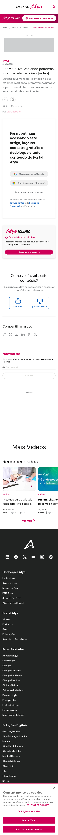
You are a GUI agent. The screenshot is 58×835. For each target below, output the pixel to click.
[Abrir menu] (4, 7)
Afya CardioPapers (12, 746)
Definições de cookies (29, 811)
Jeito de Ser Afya (11, 598)
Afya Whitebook (11, 761)
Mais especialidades (13, 715)
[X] (35, 334)
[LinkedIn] (23, 334)
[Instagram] (42, 557)
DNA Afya (7, 593)
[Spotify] (51, 557)
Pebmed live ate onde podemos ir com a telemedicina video (44, 27)
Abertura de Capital (13, 603)
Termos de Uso (17, 202)
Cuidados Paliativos (12, 690)
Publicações (8, 634)
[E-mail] (17, 334)
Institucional (8, 578)
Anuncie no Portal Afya (14, 639)
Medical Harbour (11, 756)
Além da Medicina (11, 751)
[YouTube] (33, 557)
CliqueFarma (9, 776)
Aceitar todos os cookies (29, 829)
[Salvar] (12, 99)
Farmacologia (9, 710)
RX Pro (6, 781)
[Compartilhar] (5, 99)
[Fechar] (54, 787)
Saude (25, 27)
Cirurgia (6, 665)
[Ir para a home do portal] (29, 6)
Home (4, 27)
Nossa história (10, 588)
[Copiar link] (4, 334)
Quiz (4, 629)
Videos (15, 27)
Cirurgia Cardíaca (11, 670)
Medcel (6, 741)
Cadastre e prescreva (41, 18)
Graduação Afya (11, 731)
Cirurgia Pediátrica (12, 675)
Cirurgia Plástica (10, 680)
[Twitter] (25, 557)
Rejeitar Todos (29, 820)
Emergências (9, 700)
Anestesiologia (10, 655)
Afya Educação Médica (14, 736)
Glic (4, 771)
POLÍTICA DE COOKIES (38, 805)
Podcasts (7, 624)
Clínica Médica (10, 685)
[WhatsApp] (10, 334)
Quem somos (9, 583)
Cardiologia (8, 660)
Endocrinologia (10, 705)
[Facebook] (29, 334)
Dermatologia (9, 695)
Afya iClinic (8, 766)
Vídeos (6, 619)
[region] (29, 809)
